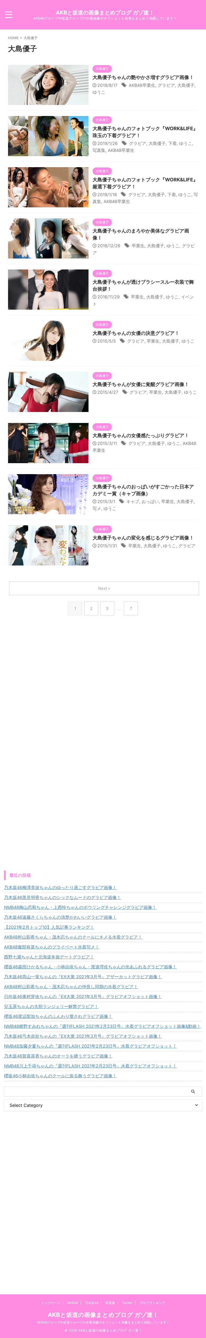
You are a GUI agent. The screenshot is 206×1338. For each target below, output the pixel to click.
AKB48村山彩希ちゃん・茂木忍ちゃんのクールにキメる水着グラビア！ (73, 937)
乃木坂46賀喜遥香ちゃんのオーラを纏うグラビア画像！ (58, 1056)
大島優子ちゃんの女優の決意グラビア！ (136, 333)
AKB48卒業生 (142, 85)
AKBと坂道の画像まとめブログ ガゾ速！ (105, 12)
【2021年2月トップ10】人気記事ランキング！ (49, 927)
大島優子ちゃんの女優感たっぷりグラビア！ (141, 435)
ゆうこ (99, 92)
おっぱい (150, 501)
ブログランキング (152, 1303)
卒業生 (138, 245)
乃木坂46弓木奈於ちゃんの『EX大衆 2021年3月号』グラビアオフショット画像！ (83, 1036)
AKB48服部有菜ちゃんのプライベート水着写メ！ (51, 947)
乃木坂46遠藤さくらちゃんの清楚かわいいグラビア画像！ (60, 917)
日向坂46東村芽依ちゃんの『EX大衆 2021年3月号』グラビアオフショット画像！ (83, 996)
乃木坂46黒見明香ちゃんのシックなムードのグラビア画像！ (62, 897)
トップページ (50, 1303)
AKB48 (72, 1303)
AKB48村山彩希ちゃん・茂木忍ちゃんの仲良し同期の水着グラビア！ (71, 986)
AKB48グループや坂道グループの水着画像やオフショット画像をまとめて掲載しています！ (103, 1322)
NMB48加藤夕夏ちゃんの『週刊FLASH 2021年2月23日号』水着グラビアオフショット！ (90, 1046)
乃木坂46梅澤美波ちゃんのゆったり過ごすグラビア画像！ (60, 887)
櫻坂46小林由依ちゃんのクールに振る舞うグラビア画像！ (60, 1075)
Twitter (127, 1303)
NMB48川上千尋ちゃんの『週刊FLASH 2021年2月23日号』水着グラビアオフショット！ (90, 1066)
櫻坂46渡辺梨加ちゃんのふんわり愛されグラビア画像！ (58, 1016)
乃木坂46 (91, 1303)
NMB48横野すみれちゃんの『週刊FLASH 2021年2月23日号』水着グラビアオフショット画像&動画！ (102, 1026)
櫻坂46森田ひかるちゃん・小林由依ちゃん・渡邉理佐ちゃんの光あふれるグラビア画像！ (90, 966)
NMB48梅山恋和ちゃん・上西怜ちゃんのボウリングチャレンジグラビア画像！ (80, 907)
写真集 (99, 150)
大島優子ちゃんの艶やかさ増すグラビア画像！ (143, 77)
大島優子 (185, 85)
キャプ (132, 501)
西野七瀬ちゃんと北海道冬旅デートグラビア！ (49, 957)
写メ (97, 508)
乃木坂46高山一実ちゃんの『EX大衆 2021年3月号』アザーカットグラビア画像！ (83, 976)
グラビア (166, 85)
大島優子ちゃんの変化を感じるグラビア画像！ (143, 538)
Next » (104, 588)
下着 (172, 143)
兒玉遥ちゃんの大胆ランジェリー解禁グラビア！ (51, 1006)
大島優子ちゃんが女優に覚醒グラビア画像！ (141, 384)
